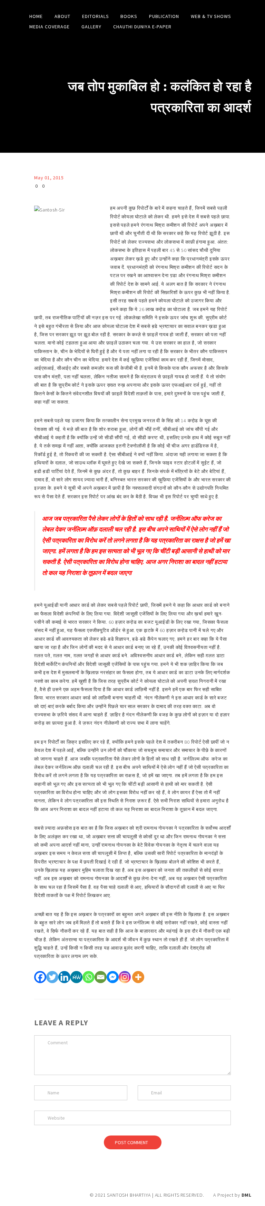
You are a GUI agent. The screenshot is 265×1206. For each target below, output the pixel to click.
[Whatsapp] (88, 977)
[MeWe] (76, 977)
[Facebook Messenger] (113, 977)
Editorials (95, 16)
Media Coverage (49, 26)
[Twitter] (52, 977)
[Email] (101, 977)
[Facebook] (40, 977)
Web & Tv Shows (211, 16)
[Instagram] (125, 977)
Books (128, 16)
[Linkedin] (64, 977)
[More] (138, 977)
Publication (164, 16)
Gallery (91, 26)
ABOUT (62, 16)
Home (36, 16)
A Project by (232, 1195)
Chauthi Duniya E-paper (142, 26)
